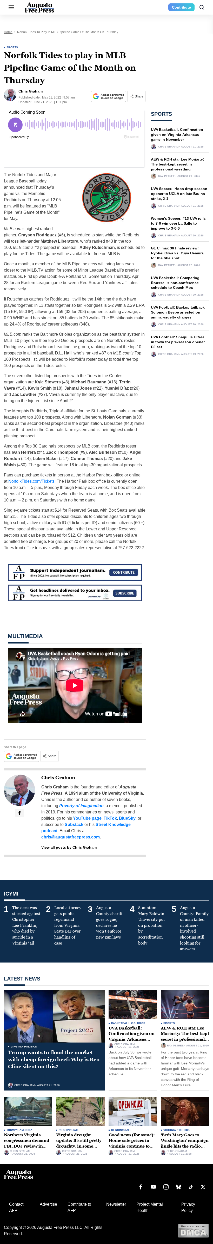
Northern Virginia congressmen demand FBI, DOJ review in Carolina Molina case (26, 1143)
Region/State (69, 1130)
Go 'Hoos (138, 1023)
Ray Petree (166, 176)
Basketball (120, 1023)
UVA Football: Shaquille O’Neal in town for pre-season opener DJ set (178, 342)
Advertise (48, 1204)
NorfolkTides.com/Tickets (31, 481)
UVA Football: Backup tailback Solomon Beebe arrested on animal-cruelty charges (178, 312)
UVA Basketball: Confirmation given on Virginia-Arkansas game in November (177, 134)
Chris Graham (58, 778)
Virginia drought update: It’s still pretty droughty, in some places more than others (78, 1146)
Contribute (181, 7)
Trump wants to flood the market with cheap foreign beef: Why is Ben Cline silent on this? (54, 1059)
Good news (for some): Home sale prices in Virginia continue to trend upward (132, 1143)
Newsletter (116, 1204)
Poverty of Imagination (81, 806)
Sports (12, 47)
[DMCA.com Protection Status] (193, 1230)
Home (8, 32)
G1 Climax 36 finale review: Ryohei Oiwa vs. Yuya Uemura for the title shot (177, 253)
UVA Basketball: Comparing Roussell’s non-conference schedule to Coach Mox (175, 283)
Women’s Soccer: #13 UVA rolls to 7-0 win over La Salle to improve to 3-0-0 (178, 223)
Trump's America (19, 1130)
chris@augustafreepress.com (70, 837)
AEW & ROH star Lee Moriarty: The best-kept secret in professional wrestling (177, 164)
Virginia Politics (24, 1046)
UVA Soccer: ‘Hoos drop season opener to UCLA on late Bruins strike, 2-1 (179, 194)
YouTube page (87, 818)
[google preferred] (109, 96)
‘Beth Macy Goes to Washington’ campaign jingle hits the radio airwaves (185, 1143)
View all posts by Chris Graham (69, 847)
